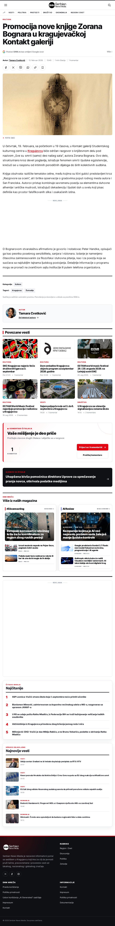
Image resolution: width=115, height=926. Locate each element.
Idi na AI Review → (103, 509)
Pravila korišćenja (11, 887)
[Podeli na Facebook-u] (6, 67)
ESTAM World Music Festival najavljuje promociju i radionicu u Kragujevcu (20, 408)
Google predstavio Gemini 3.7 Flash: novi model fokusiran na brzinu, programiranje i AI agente (91, 547)
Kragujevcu (35, 150)
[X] (5, 874)
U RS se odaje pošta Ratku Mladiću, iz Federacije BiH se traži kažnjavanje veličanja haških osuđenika (58, 715)
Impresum (64, 892)
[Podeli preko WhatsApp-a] (28, 67)
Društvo (47, 13)
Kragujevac (17, 290)
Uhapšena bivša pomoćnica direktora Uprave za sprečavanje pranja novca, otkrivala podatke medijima (51, 479)
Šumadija (30, 290)
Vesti (11, 13)
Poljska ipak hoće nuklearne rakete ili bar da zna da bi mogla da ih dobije (36, 557)
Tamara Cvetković (17, 60)
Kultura (7, 19)
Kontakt (6, 908)
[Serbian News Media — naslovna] (57, 5)
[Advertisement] (57, 222)
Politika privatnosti (11, 892)
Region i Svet (77, 13)
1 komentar (73, 60)
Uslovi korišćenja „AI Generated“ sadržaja (22, 897)
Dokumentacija (67, 902)
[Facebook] (12, 874)
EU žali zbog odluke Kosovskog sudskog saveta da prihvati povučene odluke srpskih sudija (61, 789)
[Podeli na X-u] (13, 67)
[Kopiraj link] (35, 67)
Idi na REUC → (49, 509)
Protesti (34, 13)
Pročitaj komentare (92, 455)
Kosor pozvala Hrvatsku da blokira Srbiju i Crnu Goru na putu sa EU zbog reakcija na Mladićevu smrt (64, 775)
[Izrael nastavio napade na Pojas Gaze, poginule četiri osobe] (11, 547)
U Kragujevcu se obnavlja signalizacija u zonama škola (93, 407)
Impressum (8, 902)
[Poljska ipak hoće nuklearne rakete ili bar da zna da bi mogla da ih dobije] (11, 558)
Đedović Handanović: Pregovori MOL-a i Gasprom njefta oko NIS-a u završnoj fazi (56, 803)
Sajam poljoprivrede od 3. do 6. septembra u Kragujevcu (57, 407)
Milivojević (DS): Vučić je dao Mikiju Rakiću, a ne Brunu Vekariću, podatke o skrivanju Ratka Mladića (59, 733)
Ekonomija (61, 13)
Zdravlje (63, 864)
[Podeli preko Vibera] (20, 67)
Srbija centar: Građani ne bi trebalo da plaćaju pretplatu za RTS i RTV (50, 761)
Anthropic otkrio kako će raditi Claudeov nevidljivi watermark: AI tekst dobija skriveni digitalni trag (90, 560)
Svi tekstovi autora (27, 317)
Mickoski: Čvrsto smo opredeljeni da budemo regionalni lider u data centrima (55, 817)
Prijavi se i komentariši (92, 447)
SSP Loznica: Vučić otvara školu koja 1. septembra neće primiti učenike (49, 697)
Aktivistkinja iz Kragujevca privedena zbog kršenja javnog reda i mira (48, 724)
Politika (22, 13)
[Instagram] (18, 874)
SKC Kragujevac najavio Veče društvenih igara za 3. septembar (19, 368)
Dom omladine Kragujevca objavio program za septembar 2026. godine (57, 368)
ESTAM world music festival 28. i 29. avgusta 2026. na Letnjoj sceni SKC (93, 368)
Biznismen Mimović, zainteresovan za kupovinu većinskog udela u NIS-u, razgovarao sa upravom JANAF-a (57, 706)
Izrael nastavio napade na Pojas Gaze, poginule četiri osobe (36, 546)
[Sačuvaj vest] (42, 67)
